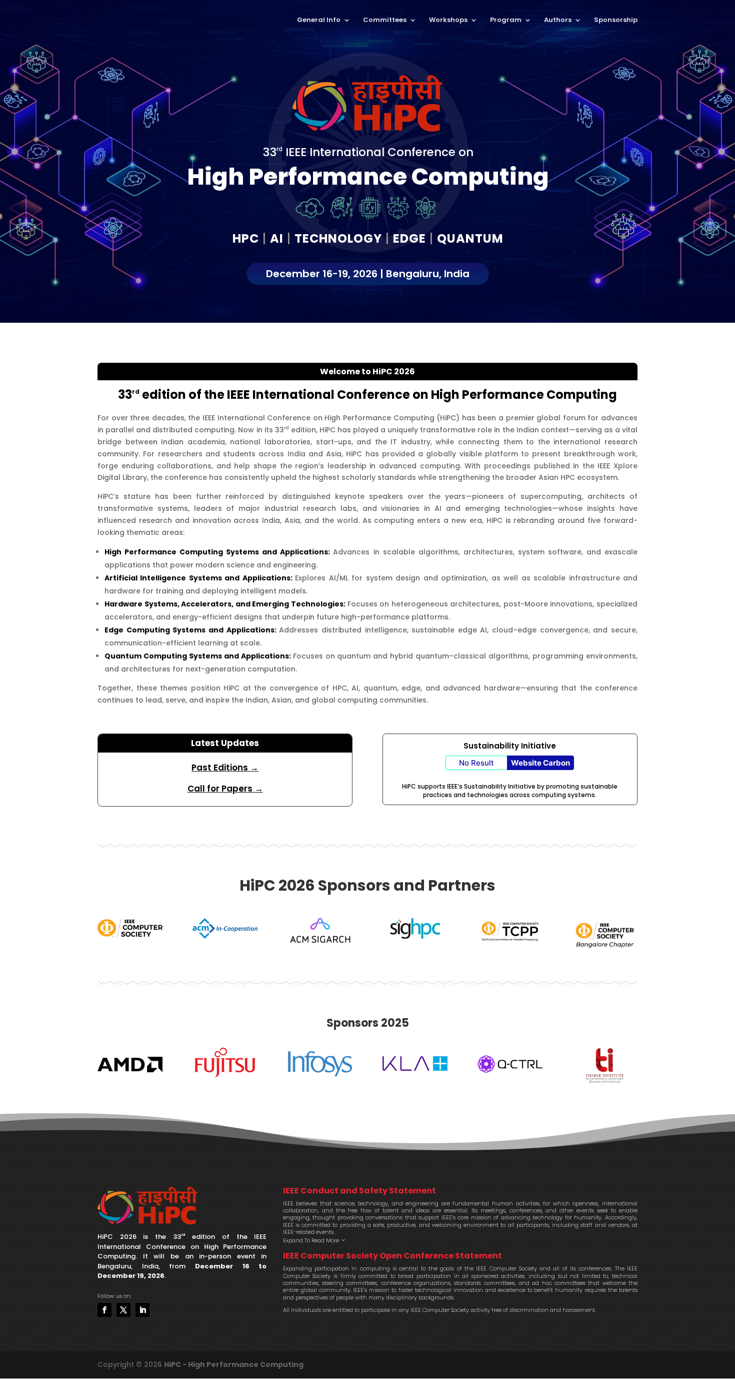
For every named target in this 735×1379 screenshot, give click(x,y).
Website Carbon (540, 763)
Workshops (448, 21)
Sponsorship (616, 21)
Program (506, 21)
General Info (318, 21)
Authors (558, 21)
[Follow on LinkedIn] (143, 1310)
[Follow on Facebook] (105, 1310)
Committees (384, 21)
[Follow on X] (123, 1310)
